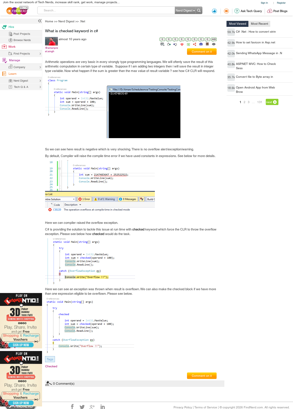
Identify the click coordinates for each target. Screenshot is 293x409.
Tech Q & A (21, 87)
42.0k (231, 53)
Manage (14, 60)
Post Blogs (280, 11)
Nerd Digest (66, 21)
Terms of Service (205, 407)
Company (19, 67)
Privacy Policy (183, 407)
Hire (11, 27)
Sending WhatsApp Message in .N (259, 53)
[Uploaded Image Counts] (200, 44)
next (269, 102)
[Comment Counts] (187, 44)
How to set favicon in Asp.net (255, 42)
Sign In (264, 2)
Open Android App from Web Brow (255, 89)
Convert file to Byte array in (254, 76)
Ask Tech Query (251, 11)
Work (11, 46)
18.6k (231, 88)
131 (259, 102)
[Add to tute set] (162, 44)
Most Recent (259, 23)
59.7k (231, 32)
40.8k (231, 64)
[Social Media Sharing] (194, 44)
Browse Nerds (22, 40)
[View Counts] (213, 44)
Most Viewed (237, 23)
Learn (13, 73)
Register (281, 2)
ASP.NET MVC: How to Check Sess (256, 66)
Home (49, 21)
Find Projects (22, 53)
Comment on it (202, 51)
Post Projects (22, 33)
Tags (50, 359)
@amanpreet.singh (51, 49)
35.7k (231, 77)
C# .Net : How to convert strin (256, 31)
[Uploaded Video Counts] (207, 44)
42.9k (231, 42)
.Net (82, 21)
